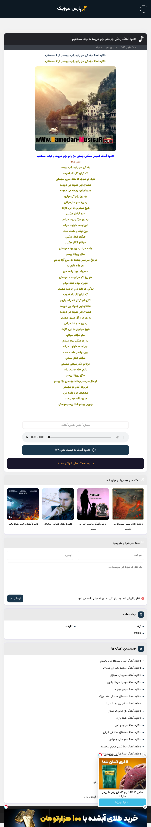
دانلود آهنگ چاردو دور (128, 725)
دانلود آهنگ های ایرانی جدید (75, 463)
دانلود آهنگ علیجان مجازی (125, 675)
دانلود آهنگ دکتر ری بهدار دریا (124, 704)
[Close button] (145, 755)
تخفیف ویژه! (122, 802)
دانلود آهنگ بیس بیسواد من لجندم (120, 661)
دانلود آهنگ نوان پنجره (127, 689)
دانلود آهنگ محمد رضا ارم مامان (122, 668)
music (137, 633)
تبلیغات (69, 626)
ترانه (139, 626)
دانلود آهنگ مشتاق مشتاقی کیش (122, 732)
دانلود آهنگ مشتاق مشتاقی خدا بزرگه (120, 697)
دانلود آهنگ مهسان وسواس (125, 739)
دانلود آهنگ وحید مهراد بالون (124, 682)
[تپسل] (6, 807)
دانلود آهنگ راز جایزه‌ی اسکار (125, 711)
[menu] (143, 9)
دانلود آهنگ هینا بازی (128, 718)
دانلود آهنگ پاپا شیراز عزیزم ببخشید (120, 747)
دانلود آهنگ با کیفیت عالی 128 (72, 450)
